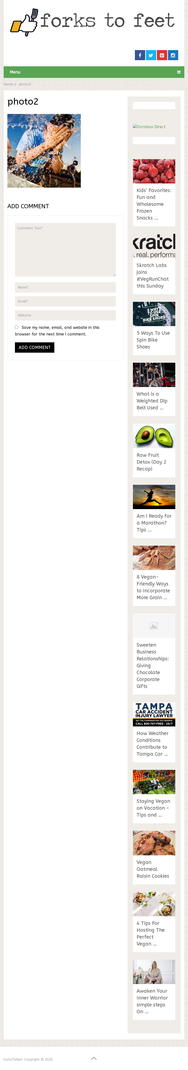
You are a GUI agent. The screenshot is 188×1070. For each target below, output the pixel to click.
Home (8, 84)
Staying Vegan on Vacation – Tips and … (153, 808)
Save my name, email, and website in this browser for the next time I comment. (57, 330)
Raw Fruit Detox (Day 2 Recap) (151, 462)
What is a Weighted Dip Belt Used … (152, 401)
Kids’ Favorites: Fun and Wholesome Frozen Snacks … (154, 204)
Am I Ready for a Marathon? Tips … (154, 523)
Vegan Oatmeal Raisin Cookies (153, 869)
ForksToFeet (13, 1059)
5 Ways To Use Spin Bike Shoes (153, 340)
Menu (15, 72)
